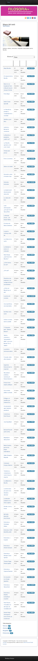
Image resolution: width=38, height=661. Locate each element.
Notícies (5, 626)
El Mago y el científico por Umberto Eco (7, 400)
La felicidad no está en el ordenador (7, 249)
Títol (5, 64)
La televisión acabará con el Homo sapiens (7, 500)
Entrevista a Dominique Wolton (7, 524)
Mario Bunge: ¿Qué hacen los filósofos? (8, 256)
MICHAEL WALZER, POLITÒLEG (7, 516)
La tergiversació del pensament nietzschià (8, 192)
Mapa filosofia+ (7, 68)
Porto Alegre (7, 93)
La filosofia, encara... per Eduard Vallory (7, 217)
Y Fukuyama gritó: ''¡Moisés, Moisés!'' (7, 329)
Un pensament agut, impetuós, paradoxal (7, 408)
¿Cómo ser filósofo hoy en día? (7, 290)
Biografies (6, 630)
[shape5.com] (19, 650)
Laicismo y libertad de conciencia (6, 129)
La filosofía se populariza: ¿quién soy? (7, 137)
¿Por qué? (6, 270)
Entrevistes (6, 633)
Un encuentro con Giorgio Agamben (7, 579)
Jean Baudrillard (8, 421)
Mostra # (10, 56)
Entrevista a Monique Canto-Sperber (8, 555)
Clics (28, 64)
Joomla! (4, 642)
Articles (5, 628)
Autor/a (22, 64)
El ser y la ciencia (8, 158)
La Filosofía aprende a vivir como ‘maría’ (7, 145)
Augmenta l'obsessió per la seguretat (8, 367)
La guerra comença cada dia (7, 233)
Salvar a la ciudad (8, 166)
